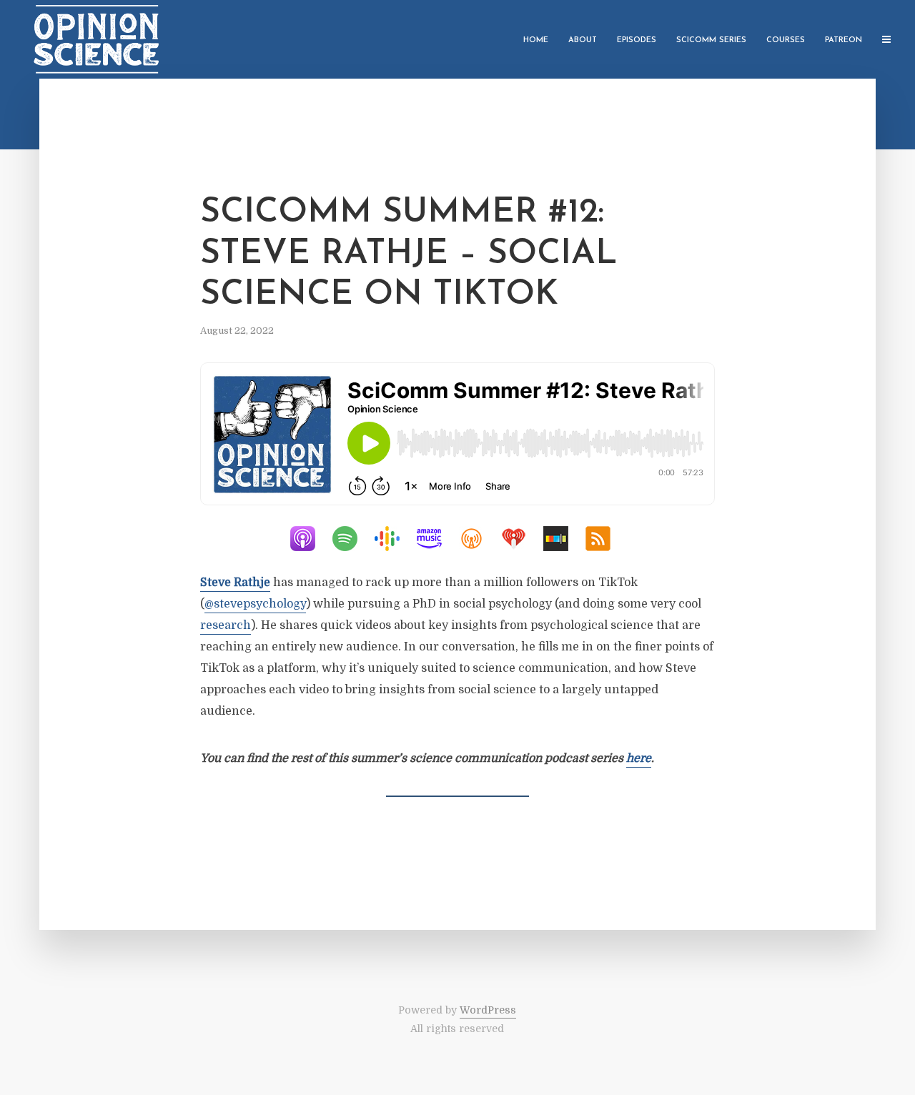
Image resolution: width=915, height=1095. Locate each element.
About (582, 40)
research (225, 625)
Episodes (636, 40)
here (638, 758)
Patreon (843, 40)
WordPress (488, 1010)
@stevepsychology (255, 604)
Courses (785, 40)
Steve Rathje (235, 582)
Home (535, 40)
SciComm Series (711, 40)
